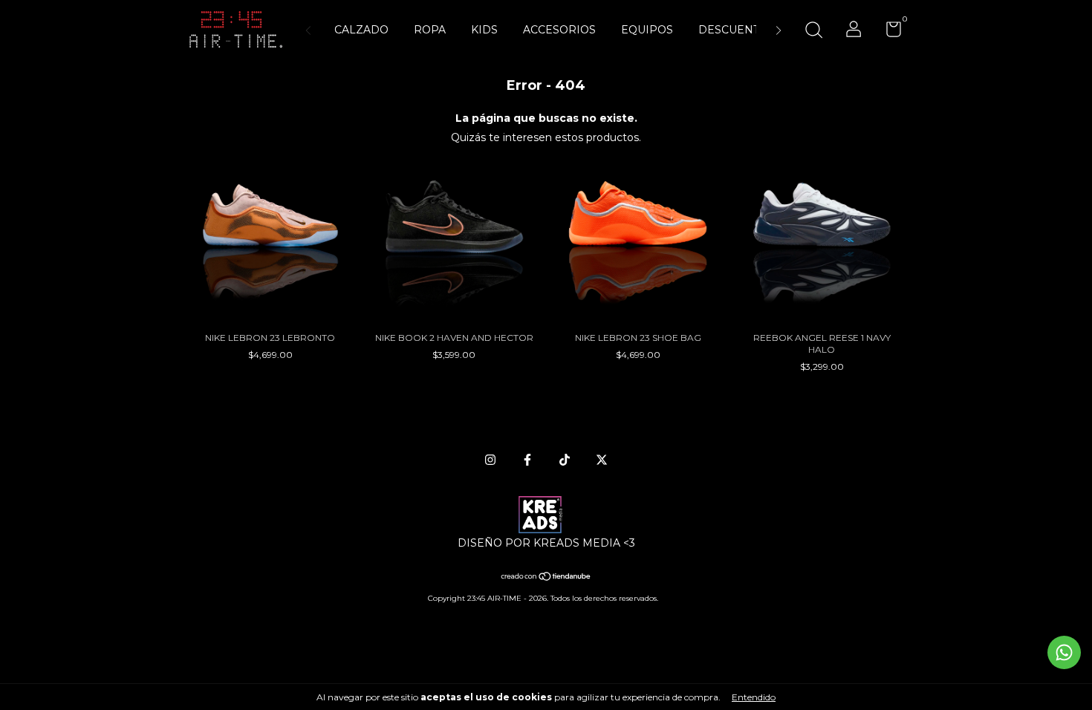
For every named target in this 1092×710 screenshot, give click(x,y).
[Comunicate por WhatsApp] (1064, 652)
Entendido (754, 697)
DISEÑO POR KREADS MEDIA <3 (546, 543)
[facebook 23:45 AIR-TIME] (527, 460)
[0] (888, 32)
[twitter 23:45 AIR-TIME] (602, 460)
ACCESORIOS (559, 29)
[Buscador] (813, 32)
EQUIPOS (647, 29)
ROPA (430, 29)
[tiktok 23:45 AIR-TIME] (565, 460)
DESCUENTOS (736, 29)
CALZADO (361, 29)
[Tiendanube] (546, 577)
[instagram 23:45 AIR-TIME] (490, 460)
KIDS (484, 29)
